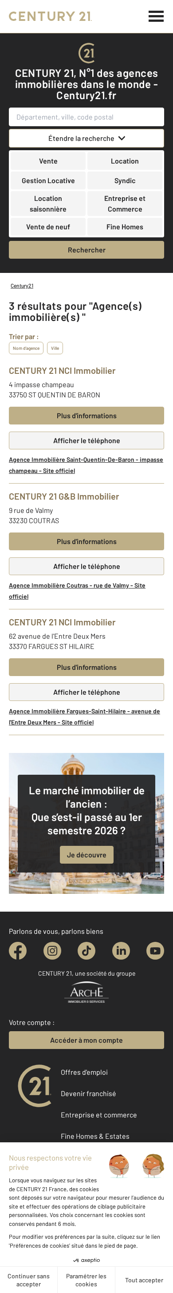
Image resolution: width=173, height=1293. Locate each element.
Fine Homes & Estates (95, 1136)
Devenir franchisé (88, 1093)
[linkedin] (121, 951)
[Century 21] (50, 16)
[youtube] (155, 951)
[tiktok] (86, 951)
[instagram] (52, 951)
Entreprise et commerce (99, 1114)
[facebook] (18, 951)
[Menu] (156, 16)
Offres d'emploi (84, 1072)
